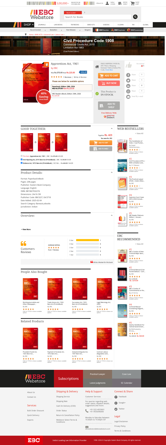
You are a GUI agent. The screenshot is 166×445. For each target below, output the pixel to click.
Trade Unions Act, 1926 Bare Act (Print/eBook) (55, 303)
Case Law (126, 374)
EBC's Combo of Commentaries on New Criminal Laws (137, 289)
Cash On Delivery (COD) (66, 406)
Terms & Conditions (122, 431)
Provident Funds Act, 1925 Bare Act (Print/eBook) (30, 353)
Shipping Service (63, 397)
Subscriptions (68, 379)
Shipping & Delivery (67, 391)
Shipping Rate (61, 401)
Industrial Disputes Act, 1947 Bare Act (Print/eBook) (80, 353)
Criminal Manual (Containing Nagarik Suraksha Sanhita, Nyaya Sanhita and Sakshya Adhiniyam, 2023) (137, 307)
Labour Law (59, 34)
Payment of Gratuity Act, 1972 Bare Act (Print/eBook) (55, 353)
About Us (31, 392)
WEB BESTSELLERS (130, 128)
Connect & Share (123, 391)
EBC (56, 68)
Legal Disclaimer (121, 421)
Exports (30, 420)
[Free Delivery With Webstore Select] (108, 117)
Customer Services (93, 397)
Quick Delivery (33, 415)
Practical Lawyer (97, 374)
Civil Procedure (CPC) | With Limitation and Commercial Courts (137, 162)
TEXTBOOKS (75, 25)
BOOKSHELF (125, 3)
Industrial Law (49, 34)
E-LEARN (121, 25)
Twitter (122, 409)
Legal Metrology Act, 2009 (104, 303)
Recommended (35, 30)
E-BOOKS (106, 25)
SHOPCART (137, 3)
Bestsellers (53, 30)
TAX (133, 25)
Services (31, 405)
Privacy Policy (120, 426)
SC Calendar (126, 383)
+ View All (139, 133)
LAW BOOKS (58, 25)
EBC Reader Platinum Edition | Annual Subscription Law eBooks (136, 216)
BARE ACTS (91, 25)
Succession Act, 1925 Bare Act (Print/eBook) (79, 303)
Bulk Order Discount (35, 411)
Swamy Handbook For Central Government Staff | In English (136, 326)
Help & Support (93, 391)
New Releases (70, 30)
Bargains (88, 30)
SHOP (28, 24)
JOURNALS (42, 25)
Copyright (107, 440)
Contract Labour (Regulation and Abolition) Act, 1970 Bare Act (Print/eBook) (105, 353)
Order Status (61, 411)
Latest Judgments (97, 383)
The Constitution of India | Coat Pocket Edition (136, 142)
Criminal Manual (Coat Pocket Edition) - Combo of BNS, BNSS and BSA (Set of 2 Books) (137, 270)
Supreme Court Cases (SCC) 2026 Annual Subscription (136, 198)
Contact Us (31, 397)
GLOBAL (145, 25)
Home (31, 34)
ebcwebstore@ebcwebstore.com (97, 429)
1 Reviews (67, 77)
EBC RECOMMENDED (128, 237)
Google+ (122, 403)
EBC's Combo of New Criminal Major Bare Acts (136, 252)
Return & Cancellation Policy (67, 415)
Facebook (122, 397)
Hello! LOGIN (112, 3)
